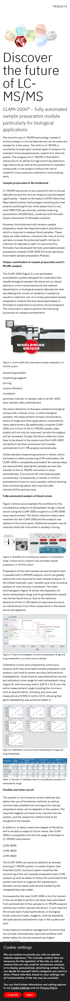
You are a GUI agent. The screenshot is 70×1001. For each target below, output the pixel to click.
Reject (30, 994)
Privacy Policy (48, 988)
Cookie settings (20, 988)
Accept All (12, 994)
